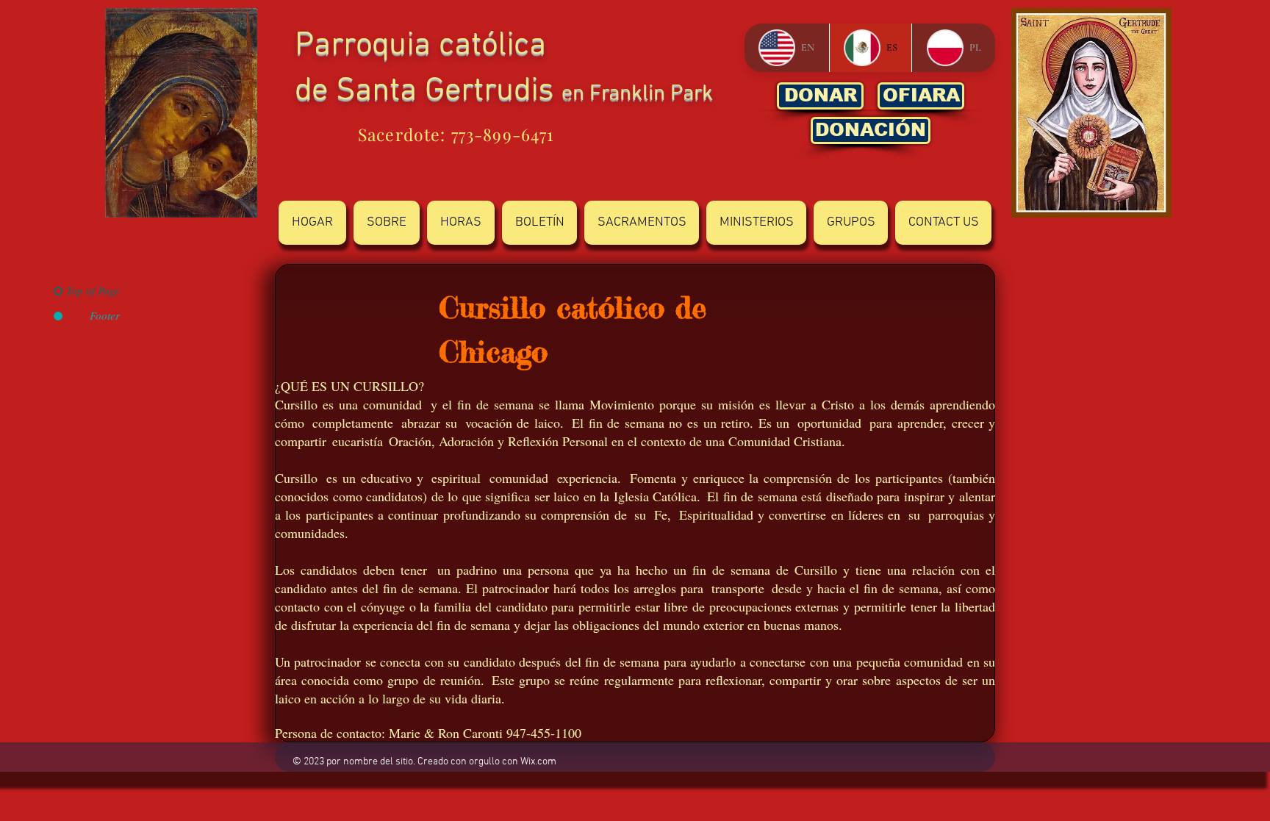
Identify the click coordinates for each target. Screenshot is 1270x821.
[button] (387, 223)
